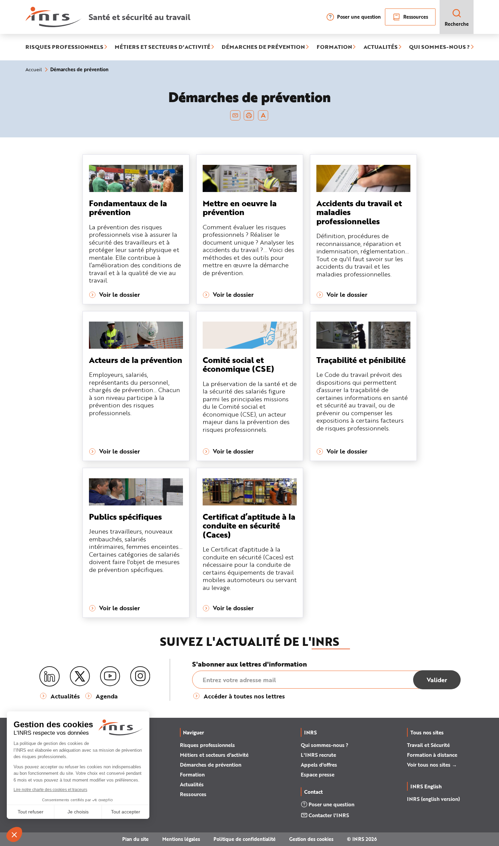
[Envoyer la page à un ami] (235, 115)
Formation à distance (432, 754)
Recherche (457, 23)
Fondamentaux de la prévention (128, 207)
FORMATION (334, 47)
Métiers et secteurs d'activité (214, 754)
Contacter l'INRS (329, 815)
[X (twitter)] (80, 676)
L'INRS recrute (318, 754)
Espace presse (317, 774)
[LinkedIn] (49, 676)
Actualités (192, 784)
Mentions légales (181, 839)
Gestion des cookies (311, 839)
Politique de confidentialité (245, 839)
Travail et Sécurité (428, 745)
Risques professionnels (207, 745)
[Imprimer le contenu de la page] (249, 115)
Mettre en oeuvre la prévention (240, 207)
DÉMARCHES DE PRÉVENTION (263, 47)
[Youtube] (110, 676)
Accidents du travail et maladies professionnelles (359, 212)
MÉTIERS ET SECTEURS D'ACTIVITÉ (162, 47)
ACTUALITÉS (381, 47)
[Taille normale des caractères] (263, 115)
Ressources (415, 16)
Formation (192, 774)
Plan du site (135, 839)
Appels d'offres (319, 764)
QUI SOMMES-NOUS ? (439, 47)
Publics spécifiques (125, 516)
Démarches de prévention (210, 764)
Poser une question (359, 16)
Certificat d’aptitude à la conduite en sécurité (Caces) (249, 525)
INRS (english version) (433, 799)
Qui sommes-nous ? (324, 745)
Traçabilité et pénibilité (361, 360)
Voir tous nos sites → (432, 764)
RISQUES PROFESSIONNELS (64, 47)
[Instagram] (140, 676)
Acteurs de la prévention (135, 360)
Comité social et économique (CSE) (238, 364)
